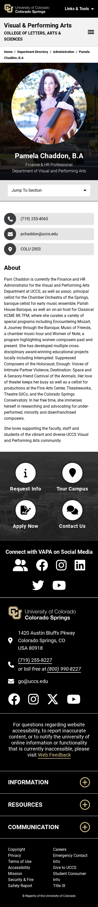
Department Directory (32, 52)
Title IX (59, 885)
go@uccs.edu (33, 681)
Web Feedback (54, 755)
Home (8, 52)
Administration (63, 52)
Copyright (16, 849)
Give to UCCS (64, 867)
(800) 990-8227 (64, 669)
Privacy (14, 855)
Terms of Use (19, 861)
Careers (59, 849)
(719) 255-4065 (34, 218)
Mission (15, 873)
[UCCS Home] (32, 9)
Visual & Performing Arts (38, 25)
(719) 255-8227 (35, 660)
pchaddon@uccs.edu (39, 234)
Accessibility (19, 867)
